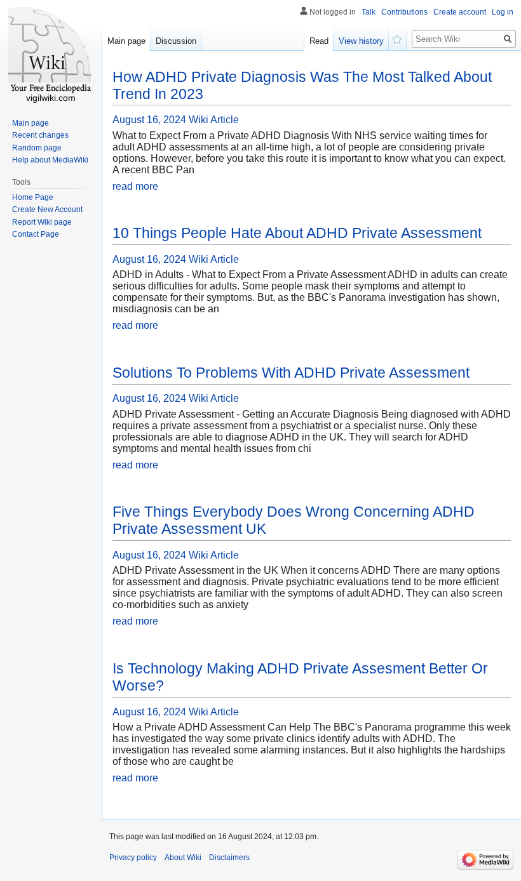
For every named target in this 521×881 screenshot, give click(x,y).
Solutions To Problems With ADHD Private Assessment (291, 372)
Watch (398, 38)
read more (135, 186)
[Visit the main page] (51, 51)
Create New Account (47, 209)
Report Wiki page (42, 222)
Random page (37, 147)
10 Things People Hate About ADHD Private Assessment (297, 233)
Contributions (404, 12)
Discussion (176, 41)
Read (318, 41)
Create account (459, 12)
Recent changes (40, 135)
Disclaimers (229, 857)
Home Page (32, 197)
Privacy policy (133, 857)
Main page (126, 41)
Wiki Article (214, 119)
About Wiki (183, 857)
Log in (502, 12)
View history (361, 41)
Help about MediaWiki (50, 160)
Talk (369, 12)
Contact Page (35, 234)
